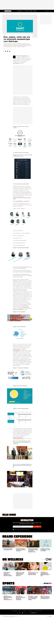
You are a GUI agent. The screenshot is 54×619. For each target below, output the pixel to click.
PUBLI (5, 35)
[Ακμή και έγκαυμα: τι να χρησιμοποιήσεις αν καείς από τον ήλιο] (33, 566)
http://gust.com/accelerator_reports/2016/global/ (22, 152)
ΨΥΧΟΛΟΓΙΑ (43, 571)
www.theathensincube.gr (24, 306)
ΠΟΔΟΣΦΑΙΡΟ (6, 595)
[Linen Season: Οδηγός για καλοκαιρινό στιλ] (8, 543)
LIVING (17, 571)
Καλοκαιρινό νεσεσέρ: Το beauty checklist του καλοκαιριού (21, 549)
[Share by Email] (9, 51)
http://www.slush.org (16, 349)
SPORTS (8, 583)
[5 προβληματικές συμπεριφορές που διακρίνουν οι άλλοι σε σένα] (45, 566)
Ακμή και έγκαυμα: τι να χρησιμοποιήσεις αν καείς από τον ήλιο (33, 573)
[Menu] (2, 11)
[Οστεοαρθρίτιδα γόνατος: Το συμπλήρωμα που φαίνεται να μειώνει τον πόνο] (8, 566)
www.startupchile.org (16, 63)
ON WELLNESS (12, 560)
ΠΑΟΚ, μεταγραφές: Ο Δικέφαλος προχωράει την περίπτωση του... (45, 597)
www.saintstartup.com (23, 55)
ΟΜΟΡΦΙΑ (29, 571)
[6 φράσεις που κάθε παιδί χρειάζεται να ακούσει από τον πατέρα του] (21, 566)
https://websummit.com (16, 350)
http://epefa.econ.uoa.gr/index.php (18, 309)
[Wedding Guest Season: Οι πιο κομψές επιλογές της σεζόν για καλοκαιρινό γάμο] (33, 543)
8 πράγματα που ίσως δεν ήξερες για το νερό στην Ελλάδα (45, 549)
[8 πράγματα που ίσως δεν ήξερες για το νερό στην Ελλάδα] (45, 543)
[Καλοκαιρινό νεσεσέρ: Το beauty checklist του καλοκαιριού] (21, 543)
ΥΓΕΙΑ (5, 571)
